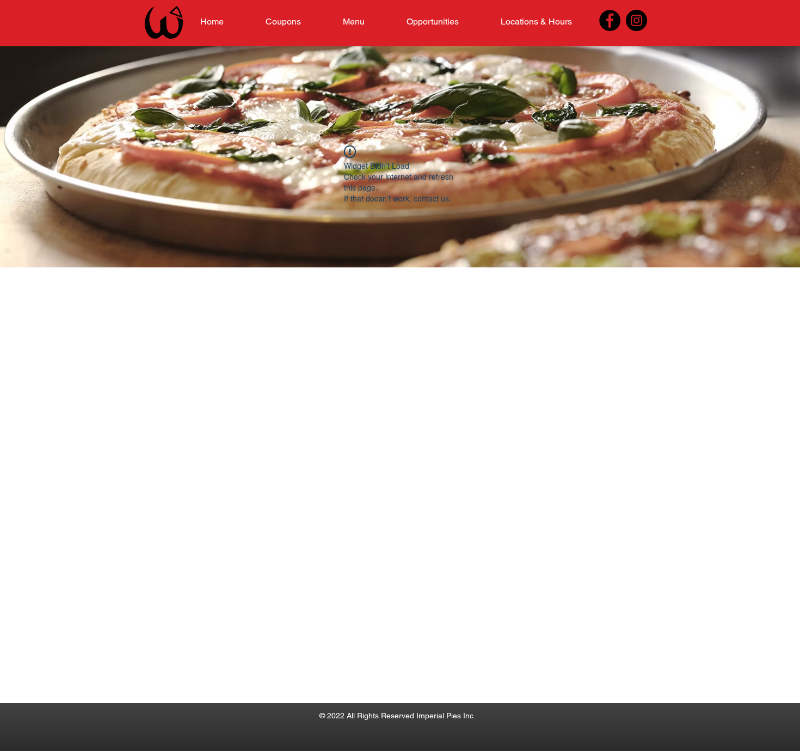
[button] (353, 21)
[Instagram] (636, 20)
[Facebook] (609, 20)
